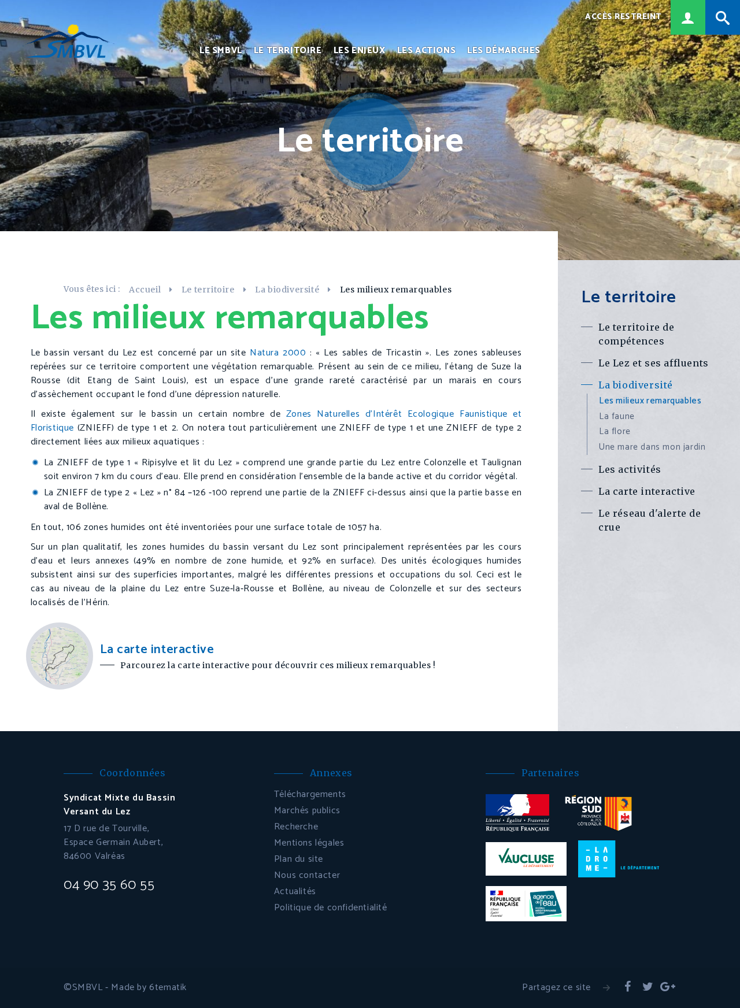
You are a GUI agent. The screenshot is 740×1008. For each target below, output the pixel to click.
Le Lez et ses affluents (653, 363)
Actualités (295, 891)
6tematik (168, 987)
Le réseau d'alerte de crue (649, 520)
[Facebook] (628, 987)
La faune (617, 416)
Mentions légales (309, 843)
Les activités (629, 469)
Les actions (426, 51)
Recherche (296, 827)
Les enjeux (360, 51)
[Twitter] (647, 987)
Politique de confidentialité (330, 908)
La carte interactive (646, 491)
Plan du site (298, 859)
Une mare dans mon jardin (652, 447)
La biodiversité (287, 289)
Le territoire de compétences (636, 334)
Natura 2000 (278, 353)
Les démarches (504, 51)
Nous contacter (307, 875)
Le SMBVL (220, 51)
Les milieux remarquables (650, 401)
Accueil (145, 289)
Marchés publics (307, 810)
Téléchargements (310, 794)
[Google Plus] (667, 987)
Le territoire (288, 51)
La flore (615, 431)
